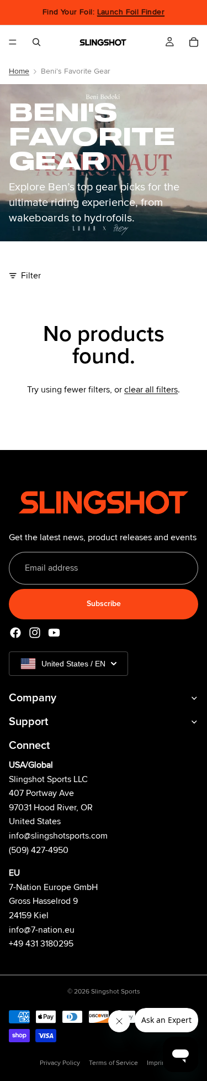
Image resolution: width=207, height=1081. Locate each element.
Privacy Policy (60, 1063)
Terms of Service (113, 1063)
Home (19, 71)
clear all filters (151, 389)
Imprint (157, 1063)
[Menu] (12, 42)
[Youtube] (54, 632)
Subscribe (104, 604)
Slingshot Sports (115, 991)
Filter (31, 275)
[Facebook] (15, 632)
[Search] (36, 42)
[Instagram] (34, 632)
